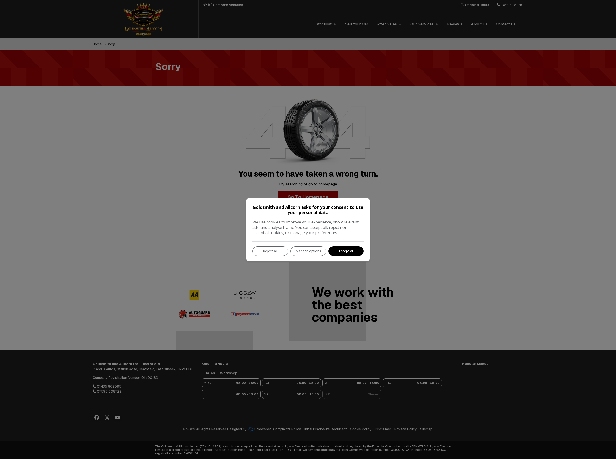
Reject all (270, 251)
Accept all (346, 251)
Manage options (308, 251)
